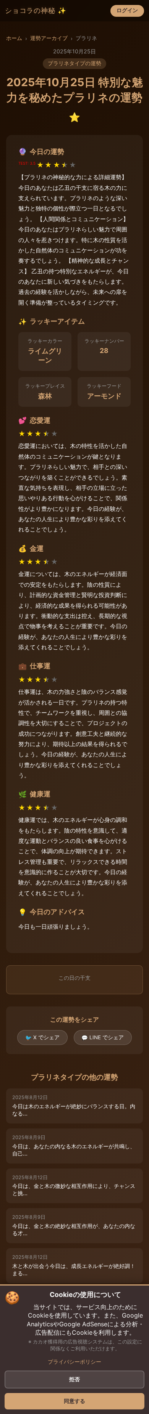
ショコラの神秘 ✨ (35, 10)
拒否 (74, 1379)
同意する (74, 1401)
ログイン (127, 10)
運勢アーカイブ (49, 38)
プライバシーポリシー (74, 1361)
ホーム (14, 38)
